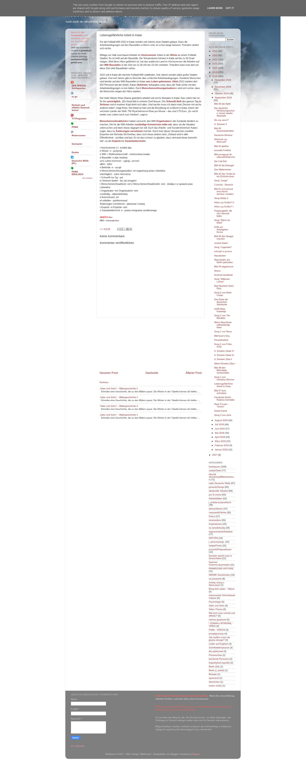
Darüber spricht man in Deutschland (220, 557)
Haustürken (220, 255)
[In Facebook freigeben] (127, 229)
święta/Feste (215, 545)
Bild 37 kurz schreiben (220, 391)
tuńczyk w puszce (223, 251)
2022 (215, 59)
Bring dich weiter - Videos (221, 589)
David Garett (220, 411)
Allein (175, 81)
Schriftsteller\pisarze (219, 647)
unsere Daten (221, 243)
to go (74, 96)
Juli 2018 (220, 424)
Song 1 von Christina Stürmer (224, 378)
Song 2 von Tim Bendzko (222, 316)
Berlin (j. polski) (216, 670)
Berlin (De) (214, 666)
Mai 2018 (220, 433)
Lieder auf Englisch (218, 644)
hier (111, 217)
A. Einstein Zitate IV (224, 351)
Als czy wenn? (221, 120)
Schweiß (171, 101)
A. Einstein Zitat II (223, 359)
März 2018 (220, 441)
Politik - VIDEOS (217, 630)
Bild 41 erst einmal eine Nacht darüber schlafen (224, 191)
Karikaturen (214, 467)
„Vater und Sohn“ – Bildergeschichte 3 (119, 415)
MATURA (213, 538)
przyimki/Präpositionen (220, 549)
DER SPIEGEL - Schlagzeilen (80, 87)
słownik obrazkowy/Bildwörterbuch (221, 477)
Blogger (196, 754)
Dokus (212, 516)
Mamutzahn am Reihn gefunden (223, 261)
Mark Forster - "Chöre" (221, 405)
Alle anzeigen (87, 178)
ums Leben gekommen (158, 81)
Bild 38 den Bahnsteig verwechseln (221, 370)
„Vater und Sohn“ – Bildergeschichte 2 (119, 388)
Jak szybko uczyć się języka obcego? (219, 638)
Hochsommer (148, 55)
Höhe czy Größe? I (223, 206)
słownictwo (214, 682)
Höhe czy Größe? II (224, 202)
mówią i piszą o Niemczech (216, 583)
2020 (215, 68)
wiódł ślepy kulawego (220, 310)
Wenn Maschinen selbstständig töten (223, 325)
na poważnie (215, 579)
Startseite (151, 372)
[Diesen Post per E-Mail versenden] (118, 229)
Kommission (154, 124)
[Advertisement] (151, 344)
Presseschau (215, 655)
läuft (178, 101)
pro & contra (215, 495)
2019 (215, 72)
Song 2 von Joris (222, 415)
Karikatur (104, 382)
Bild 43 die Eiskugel (224, 165)
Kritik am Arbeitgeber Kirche (221, 229)
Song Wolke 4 (221, 198)
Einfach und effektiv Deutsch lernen (81, 107)
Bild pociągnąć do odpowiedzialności (224, 155)
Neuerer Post (109, 372)
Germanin (77, 144)
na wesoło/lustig (217, 528)
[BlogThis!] (121, 229)
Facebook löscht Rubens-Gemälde (224, 398)
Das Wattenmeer (222, 169)
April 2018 (220, 437)
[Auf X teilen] (124, 229)
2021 (215, 64)
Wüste (173, 55)
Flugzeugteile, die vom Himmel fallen (223, 213)
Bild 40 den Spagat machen (223, 237)
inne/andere (215, 520)
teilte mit (167, 124)
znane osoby (215, 685)
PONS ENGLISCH (77, 173)
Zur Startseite (78, 746)
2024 (215, 51)
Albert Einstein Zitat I (224, 363)
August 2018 (221, 420)
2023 (215, 55)
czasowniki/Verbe (217, 512)
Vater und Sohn (216, 605)
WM (106, 65)
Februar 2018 (222, 445)
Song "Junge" (221, 180)
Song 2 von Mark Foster (222, 293)
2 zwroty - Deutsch (223, 184)
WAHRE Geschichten (219, 575)
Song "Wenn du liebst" (222, 221)
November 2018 (223, 87)
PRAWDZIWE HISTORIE (221, 568)
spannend (214, 678)
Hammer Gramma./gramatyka (219, 563)
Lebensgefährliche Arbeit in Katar (223, 385)
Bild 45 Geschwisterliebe (224, 129)
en (159, 88)
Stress (217, 271)
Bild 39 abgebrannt (223, 266)
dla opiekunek (216, 651)
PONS (75, 127)
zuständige (141, 124)
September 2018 (223, 97)
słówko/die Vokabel (218, 491)
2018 (215, 76)
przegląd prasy (216, 633)
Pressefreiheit (221, 340)
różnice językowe (217, 619)
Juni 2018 (220, 428)
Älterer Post (194, 372)
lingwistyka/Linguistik (219, 663)
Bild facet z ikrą (221, 336)
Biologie (213, 674)
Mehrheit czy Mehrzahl (220, 140)
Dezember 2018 (223, 80)
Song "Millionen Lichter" (222, 280)
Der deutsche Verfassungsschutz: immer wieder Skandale (224, 112)
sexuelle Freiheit (222, 150)
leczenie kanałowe (223, 275)
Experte (116, 141)
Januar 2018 (221, 449)
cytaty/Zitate (215, 470)
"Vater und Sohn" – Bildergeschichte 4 (119, 406)
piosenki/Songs (216, 487)
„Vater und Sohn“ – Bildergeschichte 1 (119, 397)
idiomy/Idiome (216, 509)
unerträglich (113, 101)
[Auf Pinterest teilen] (130, 229)
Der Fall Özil (220, 161)
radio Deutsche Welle (219, 483)
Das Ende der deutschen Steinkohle (221, 302)
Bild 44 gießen (221, 146)
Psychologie (215, 602)
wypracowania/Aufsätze (221, 531)
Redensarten (79, 135)
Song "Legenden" (223, 247)
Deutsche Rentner (223, 135)
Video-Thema (215, 609)
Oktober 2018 (222, 93)
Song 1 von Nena (223, 331)
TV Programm (79, 118)
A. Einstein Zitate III (224, 355)
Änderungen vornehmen (129, 131)
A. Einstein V (220, 124)
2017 (215, 455)
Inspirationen (215, 524)
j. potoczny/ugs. (217, 542)
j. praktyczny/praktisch (220, 502)
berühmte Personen (219, 659)
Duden (75, 152)
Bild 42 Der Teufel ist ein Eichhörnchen (224, 175)
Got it (230, 8)
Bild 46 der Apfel (222, 104)
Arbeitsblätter (215, 498)
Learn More (215, 8)
